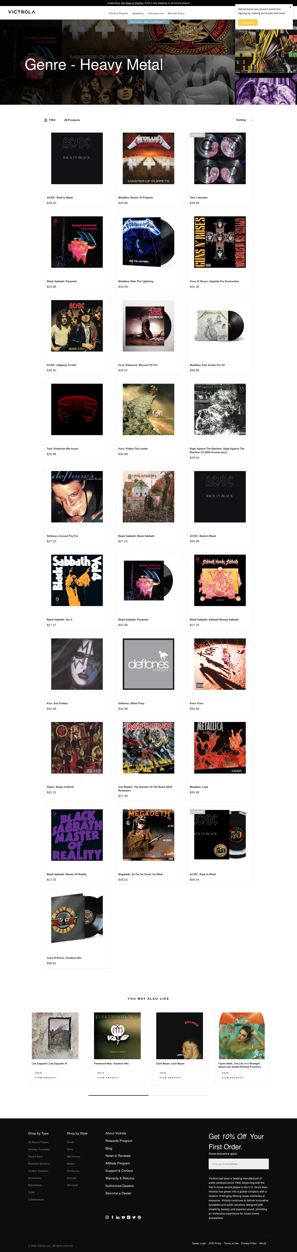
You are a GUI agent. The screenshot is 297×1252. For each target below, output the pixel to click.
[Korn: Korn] (220, 664)
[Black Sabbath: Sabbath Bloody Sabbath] (220, 580)
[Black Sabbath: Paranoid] (77, 242)
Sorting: (241, 119)
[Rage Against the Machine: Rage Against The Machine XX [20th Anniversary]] (220, 409)
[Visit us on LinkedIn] (117, 1218)
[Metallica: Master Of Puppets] (148, 158)
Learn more (248, 22)
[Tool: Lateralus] (220, 158)
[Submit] (265, 1163)
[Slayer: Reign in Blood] (77, 747)
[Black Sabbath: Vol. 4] (77, 580)
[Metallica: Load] (220, 747)
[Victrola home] (22, 12)
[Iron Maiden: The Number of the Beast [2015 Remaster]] (148, 747)
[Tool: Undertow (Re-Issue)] (77, 409)
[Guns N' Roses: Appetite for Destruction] (220, 242)
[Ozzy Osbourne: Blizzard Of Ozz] (148, 326)
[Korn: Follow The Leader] (148, 409)
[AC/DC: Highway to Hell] (77, 326)
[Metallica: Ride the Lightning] (148, 242)
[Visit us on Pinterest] (139, 1218)
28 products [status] (72, 120)
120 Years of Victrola (131, 3)
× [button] (290, 7)
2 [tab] (178, 1095)
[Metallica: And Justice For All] (220, 326)
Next (148, 1087)
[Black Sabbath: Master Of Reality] (77, 835)
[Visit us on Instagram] (107, 1218)
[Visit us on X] (134, 1218)
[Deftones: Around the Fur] (77, 496)
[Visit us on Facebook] (112, 1218)
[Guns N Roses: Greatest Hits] (77, 918)
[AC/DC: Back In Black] (220, 496)
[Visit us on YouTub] (123, 1218)
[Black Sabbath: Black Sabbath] (148, 496)
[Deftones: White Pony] (148, 664)
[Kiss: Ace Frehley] (77, 664)
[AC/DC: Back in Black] (77, 158)
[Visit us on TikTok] (128, 1218)
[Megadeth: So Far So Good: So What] (148, 835)
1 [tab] (118, 1095)
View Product (46, 1078)
